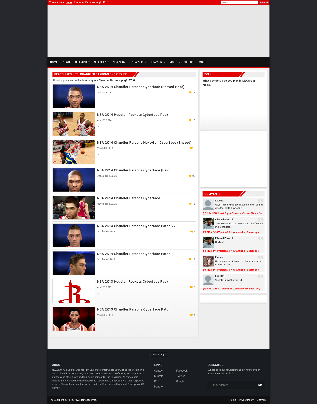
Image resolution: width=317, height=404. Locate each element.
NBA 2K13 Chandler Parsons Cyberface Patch (133, 309)
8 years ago (253, 232)
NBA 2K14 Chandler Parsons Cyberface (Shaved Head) (141, 87)
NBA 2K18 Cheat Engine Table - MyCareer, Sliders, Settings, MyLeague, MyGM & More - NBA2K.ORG (258, 213)
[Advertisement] (114, 30)
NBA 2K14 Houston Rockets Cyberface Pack (132, 115)
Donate (158, 386)
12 (193, 120)
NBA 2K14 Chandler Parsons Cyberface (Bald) (134, 170)
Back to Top (159, 354)
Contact (158, 370)
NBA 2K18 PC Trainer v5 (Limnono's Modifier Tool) (233, 288)
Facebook (181, 370)
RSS (156, 381)
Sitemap (261, 400)
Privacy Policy (246, 400)
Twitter (180, 375)
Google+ (181, 381)
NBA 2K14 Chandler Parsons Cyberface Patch (133, 254)
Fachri (219, 257)
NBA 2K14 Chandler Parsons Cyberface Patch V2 (136, 226)
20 (193, 176)
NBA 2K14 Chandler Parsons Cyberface (128, 198)
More (202, 62)
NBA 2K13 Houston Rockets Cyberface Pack (132, 281)
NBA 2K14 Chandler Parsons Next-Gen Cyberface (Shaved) (144, 142)
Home (232, 400)
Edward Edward (224, 219)
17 (193, 92)
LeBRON (220, 276)
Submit (158, 375)
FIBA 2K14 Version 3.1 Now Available (226, 232)
